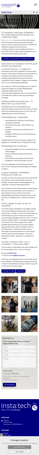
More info (34, 443)
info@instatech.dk (18, 255)
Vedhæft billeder (8, 371)
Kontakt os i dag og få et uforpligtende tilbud (18, 58)
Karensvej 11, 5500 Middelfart (13, 424)
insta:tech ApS (9, 40)
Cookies (1, 434)
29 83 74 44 (6, 12)
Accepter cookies (19, 447)
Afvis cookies (19, 451)
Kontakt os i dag (8, 271)
